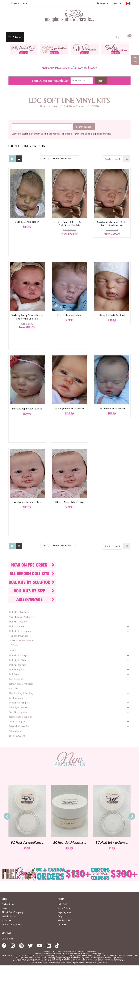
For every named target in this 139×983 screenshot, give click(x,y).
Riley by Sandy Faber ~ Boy (27, 501)
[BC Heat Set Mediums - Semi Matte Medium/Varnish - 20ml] (69, 811)
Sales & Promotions (19, 707)
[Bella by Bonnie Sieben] (27, 193)
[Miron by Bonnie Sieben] (111, 379)
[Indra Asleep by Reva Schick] (27, 379)
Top (135, 61)
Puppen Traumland (19, 635)
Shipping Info (64, 912)
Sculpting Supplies (18, 712)
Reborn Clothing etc (19, 702)
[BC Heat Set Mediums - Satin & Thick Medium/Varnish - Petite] (27, 811)
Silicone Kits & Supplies (20, 716)
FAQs (60, 916)
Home (43, 106)
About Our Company (12, 912)
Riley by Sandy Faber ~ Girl (69, 501)
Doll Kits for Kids (17, 664)
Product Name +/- (62, 158)
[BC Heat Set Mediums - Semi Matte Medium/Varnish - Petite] (112, 811)
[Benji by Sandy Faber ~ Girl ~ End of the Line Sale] (111, 193)
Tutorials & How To (19, 726)
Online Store (8, 904)
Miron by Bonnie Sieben (112, 408)
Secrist (13, 650)
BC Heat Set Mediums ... (27, 842)
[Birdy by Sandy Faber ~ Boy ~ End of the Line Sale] (27, 286)
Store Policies (64, 908)
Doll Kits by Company (74, 106)
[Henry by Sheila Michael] (111, 286)
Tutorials (62, 924)
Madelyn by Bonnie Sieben (69, 408)
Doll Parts (14, 674)
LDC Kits (95, 106)
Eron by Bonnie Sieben (69, 315)
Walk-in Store (8, 916)
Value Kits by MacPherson (22, 617)
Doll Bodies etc (16, 626)
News (4, 908)
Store (55, 106)
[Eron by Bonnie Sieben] (69, 286)
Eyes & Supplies (16, 679)
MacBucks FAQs (65, 920)
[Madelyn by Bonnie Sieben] (69, 379)
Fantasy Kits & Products (21, 683)
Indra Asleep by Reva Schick (27, 408)
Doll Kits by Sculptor (19, 655)
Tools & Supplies (17, 721)
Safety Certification (11, 924)
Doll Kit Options (17, 669)
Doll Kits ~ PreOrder (19, 612)
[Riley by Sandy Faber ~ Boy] (27, 473)
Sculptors (6, 920)
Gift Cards (14, 688)
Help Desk (62, 904)
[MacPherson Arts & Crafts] (69, 19)
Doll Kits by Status (18, 660)
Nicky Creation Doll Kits (22, 640)
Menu (16, 37)
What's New (15, 731)
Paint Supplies (16, 698)
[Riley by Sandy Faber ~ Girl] (69, 473)
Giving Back (7, 938)
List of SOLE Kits (17, 735)
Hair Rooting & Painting (21, 693)
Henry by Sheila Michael (112, 315)
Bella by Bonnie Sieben (27, 221)
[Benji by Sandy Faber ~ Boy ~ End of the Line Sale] (69, 193)
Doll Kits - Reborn (18, 621)
